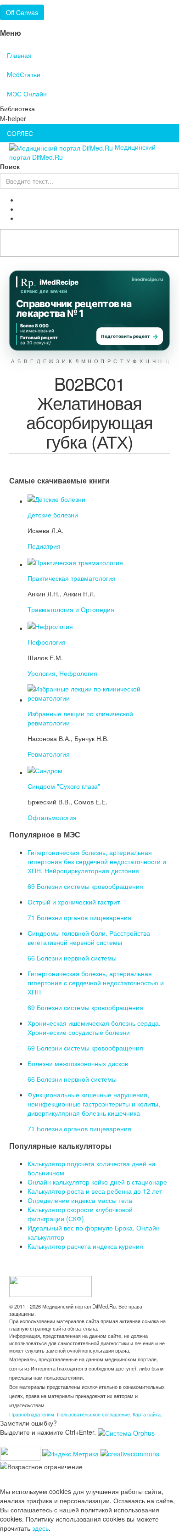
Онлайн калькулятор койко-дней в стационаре (97, 1181)
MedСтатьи (23, 74)
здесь (40, 1528)
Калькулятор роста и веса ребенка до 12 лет (95, 1191)
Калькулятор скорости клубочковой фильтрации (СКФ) (80, 1214)
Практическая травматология (72, 578)
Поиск (10, 166)
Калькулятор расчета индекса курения (85, 1246)
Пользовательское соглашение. (95, 1414)
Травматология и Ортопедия (71, 609)
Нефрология (47, 641)
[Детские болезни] (56, 498)
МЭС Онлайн (27, 93)
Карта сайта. (147, 1414)
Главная (19, 55)
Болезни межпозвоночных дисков (78, 1063)
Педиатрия (44, 545)
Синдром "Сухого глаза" (64, 786)
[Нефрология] (50, 624)
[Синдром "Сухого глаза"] (45, 769)
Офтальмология (52, 817)
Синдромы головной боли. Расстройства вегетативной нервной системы (89, 937)
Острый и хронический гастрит (74, 901)
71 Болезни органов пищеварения (79, 917)
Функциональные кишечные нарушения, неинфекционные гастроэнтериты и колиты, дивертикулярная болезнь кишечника (94, 1104)
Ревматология (49, 753)
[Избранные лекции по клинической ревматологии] (96, 691)
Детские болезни (53, 514)
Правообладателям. (33, 1414)
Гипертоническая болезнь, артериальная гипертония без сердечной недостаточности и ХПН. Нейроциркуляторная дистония (97, 861)
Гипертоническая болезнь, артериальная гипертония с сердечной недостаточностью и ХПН (96, 982)
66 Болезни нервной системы (72, 957)
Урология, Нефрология (62, 673)
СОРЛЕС (20, 133)
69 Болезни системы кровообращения (85, 886)
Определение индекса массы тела (80, 1200)
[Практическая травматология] (75, 561)
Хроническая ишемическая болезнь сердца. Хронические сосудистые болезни (94, 1027)
